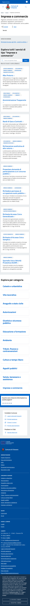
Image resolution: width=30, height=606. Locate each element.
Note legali (4, 563)
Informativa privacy (6, 561)
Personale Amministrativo (8, 467)
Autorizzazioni (4, 485)
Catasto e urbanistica (6, 478)
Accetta (16, 603)
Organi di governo (5, 457)
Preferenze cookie (13, 592)
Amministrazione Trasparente (14, 100)
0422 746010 (6, 535)
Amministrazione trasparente (8, 558)
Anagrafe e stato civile (7, 483)
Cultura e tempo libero (7, 498)
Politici (2, 465)
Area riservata (4, 571)
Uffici (2, 462)
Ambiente (3, 493)
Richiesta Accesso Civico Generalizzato (12, 215)
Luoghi (2, 524)
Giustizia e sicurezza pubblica (8, 488)
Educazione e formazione (7, 490)
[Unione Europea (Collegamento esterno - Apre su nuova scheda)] (15, 443)
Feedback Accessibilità (7, 568)
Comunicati (4, 513)
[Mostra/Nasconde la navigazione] (3, 7)
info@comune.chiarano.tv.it (12, 540)
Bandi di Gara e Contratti (12, 121)
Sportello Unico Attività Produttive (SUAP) (12, 261)
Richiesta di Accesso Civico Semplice (13, 238)
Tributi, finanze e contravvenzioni (9, 495)
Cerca (25, 60)
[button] (5, 2)
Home (2, 12)
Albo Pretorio (8, 75)
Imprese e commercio (6, 505)
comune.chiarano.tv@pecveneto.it (12, 543)
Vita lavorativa (5, 481)
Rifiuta (16, 599)
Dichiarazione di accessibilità (8, 566)
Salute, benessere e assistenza (9, 502)
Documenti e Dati (5, 470)
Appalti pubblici (5, 500)
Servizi (6, 12)
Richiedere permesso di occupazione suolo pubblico (14, 192)
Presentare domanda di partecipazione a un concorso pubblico (14, 171)
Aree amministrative (6, 460)
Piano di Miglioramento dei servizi (10, 573)
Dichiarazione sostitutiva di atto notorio (13, 147)
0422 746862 (6, 538)
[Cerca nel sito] (26, 7)
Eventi (2, 527)
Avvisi (2, 516)
